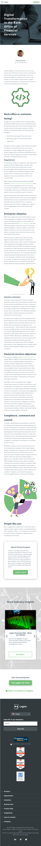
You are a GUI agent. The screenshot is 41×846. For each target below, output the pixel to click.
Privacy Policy (30, 827)
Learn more (20, 572)
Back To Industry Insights (20, 690)
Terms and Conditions (25, 829)
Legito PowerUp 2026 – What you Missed (20, 634)
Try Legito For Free (20, 682)
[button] (6, 636)
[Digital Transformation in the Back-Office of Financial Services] (20, 280)
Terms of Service (20, 835)
